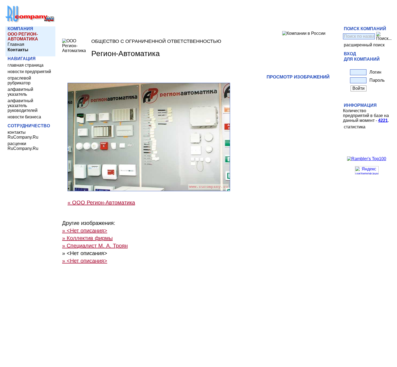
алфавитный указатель (20, 92)
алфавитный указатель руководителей (23, 105)
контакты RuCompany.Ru (23, 134)
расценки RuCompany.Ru (23, 146)
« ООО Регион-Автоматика (101, 202)
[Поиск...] (384, 36)
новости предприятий (29, 71)
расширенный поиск (364, 45)
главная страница (25, 65)
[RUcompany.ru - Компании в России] (30, 21)
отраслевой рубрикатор (19, 80)
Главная (16, 44)
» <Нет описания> (84, 231)
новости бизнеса (24, 117)
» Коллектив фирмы (87, 238)
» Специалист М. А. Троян (95, 246)
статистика (354, 127)
